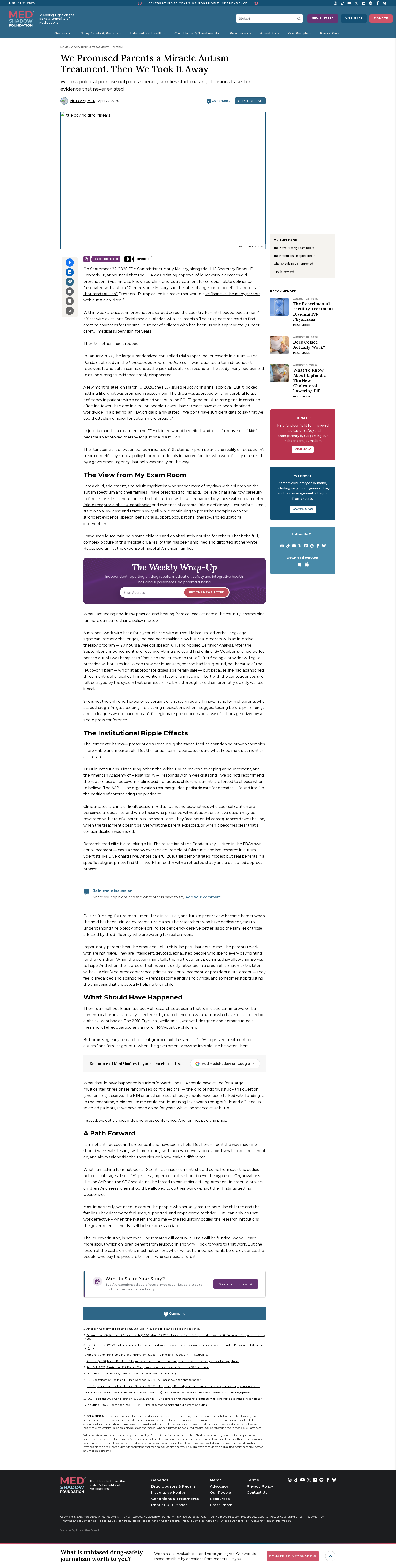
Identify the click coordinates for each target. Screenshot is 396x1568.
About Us (268, 33)
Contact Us (257, 1492)
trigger (330, 1556)
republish (252, 101)
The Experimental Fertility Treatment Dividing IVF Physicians (313, 311)
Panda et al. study (99, 362)
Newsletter (323, 18)
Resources (239, 33)
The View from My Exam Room (294, 248)
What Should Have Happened (294, 263)
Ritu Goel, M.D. (82, 101)
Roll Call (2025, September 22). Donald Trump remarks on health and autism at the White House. (148, 1367)
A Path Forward (284, 271)
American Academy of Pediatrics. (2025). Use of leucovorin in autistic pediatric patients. (143, 1328)
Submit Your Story (233, 1284)
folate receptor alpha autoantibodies (117, 505)
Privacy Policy (260, 1486)
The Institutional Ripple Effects (294, 256)
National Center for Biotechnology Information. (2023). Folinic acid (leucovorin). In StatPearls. (147, 1354)
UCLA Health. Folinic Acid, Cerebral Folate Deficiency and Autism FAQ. (131, 1373)
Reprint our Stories (169, 1505)
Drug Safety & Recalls (99, 33)
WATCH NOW (303, 509)
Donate (381, 18)
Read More (301, 325)
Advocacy (219, 1486)
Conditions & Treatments (196, 33)
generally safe (185, 670)
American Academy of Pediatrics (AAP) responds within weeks (147, 775)
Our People (298, 33)
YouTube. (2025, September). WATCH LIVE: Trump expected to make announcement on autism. (148, 1405)
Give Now (303, 449)
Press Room (331, 33)
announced (117, 275)
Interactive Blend (87, 1530)
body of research (155, 1008)
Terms (253, 1480)
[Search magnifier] (300, 18)
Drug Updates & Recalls (173, 1486)
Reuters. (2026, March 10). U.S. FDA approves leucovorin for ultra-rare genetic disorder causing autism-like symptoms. (162, 1361)
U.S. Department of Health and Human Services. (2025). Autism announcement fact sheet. (144, 1380)
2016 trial (175, 856)
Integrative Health (146, 33)
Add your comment (205, 897)
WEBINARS (354, 18)
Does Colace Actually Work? (309, 344)
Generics (62, 33)
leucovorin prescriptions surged (139, 312)
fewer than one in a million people (132, 406)
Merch (216, 1480)
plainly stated (167, 412)
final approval (219, 387)
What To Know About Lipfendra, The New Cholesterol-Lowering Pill (310, 380)
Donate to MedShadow (292, 1556)
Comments (175, 1313)
